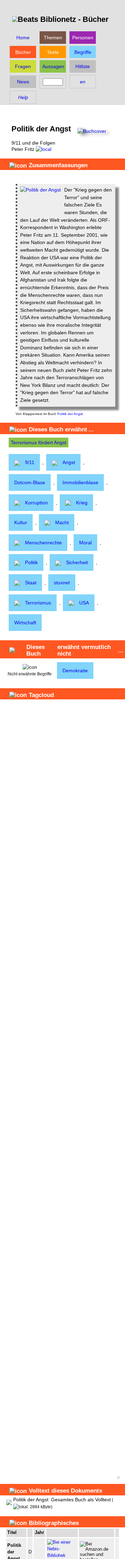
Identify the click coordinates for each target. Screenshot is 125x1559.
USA (84, 603)
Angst (68, 462)
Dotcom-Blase (29, 482)
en (82, 81)
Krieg (82, 502)
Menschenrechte (43, 542)
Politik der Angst (70, 414)
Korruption (36, 502)
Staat (30, 582)
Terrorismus (38, 603)
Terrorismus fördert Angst (38, 442)
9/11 (29, 462)
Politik (31, 562)
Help (23, 97)
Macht (62, 522)
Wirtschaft (25, 622)
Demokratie (75, 670)
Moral (85, 542)
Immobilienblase (80, 482)
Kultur (20, 522)
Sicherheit (77, 562)
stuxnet (62, 582)
